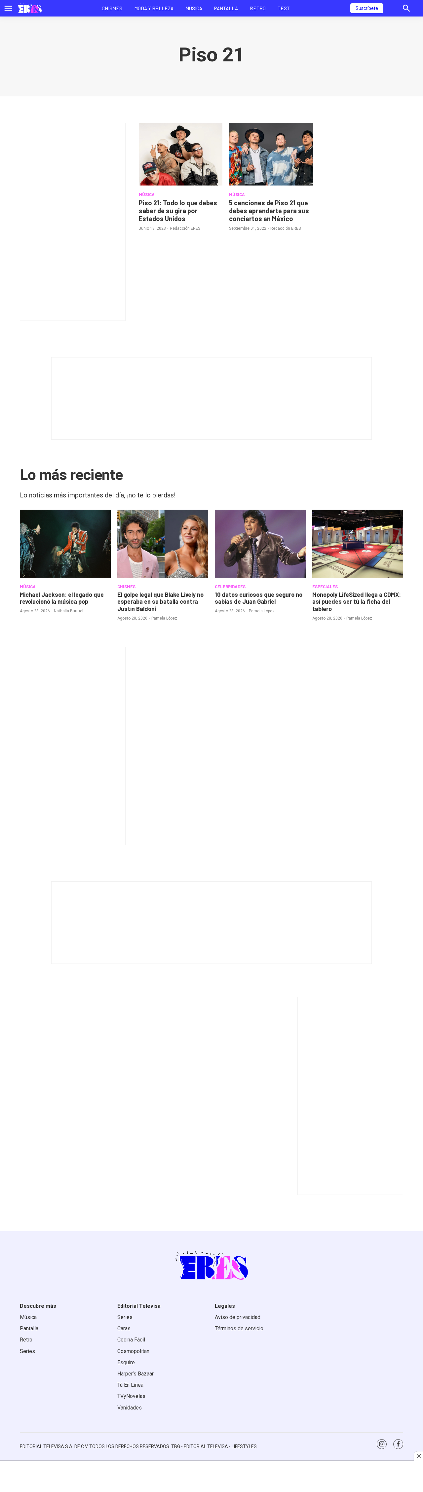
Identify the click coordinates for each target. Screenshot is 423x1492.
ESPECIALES (325, 586)
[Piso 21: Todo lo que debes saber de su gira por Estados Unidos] (180, 154)
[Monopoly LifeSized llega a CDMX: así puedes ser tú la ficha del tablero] (357, 544)
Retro (258, 8)
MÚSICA (147, 194)
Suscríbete (367, 8)
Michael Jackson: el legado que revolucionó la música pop (62, 598)
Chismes (112, 8)
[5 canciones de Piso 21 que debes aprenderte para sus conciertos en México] (271, 154)
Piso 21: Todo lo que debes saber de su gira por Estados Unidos (178, 210)
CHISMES (126, 586)
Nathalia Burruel (68, 611)
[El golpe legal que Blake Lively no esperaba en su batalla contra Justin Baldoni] (162, 544)
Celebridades (230, 586)
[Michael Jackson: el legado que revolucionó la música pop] (65, 544)
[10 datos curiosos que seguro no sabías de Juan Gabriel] (260, 544)
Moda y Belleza (153, 8)
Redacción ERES (185, 228)
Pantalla (226, 8)
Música (193, 8)
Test (284, 8)
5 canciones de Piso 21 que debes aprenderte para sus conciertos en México (269, 210)
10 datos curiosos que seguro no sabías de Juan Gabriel (258, 598)
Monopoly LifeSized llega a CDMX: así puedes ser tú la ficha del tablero (356, 601)
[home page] (29, 8)
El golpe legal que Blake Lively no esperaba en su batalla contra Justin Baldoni (160, 601)
